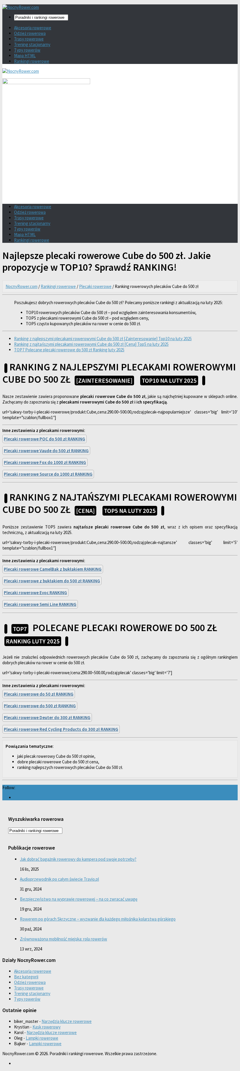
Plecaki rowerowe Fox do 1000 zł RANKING (45, 462)
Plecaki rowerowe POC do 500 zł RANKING (44, 439)
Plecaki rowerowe (95, 286)
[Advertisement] (120, 158)
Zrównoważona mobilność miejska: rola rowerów (63, 939)
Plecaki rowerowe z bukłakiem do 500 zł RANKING (52, 581)
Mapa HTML (25, 55)
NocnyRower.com (21, 286)
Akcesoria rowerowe (32, 27)
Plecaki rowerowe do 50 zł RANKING (38, 694)
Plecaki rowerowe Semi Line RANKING (40, 604)
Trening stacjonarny (32, 44)
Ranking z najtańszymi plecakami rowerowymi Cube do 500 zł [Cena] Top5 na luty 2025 (91, 344)
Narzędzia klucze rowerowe (67, 1021)
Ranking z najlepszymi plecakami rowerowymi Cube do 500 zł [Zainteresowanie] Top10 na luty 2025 (103, 338)
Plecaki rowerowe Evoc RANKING (35, 592)
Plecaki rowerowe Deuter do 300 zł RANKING (47, 717)
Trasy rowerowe (29, 39)
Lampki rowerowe (42, 1038)
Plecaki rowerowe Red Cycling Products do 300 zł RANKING (61, 729)
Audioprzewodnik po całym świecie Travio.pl (59, 879)
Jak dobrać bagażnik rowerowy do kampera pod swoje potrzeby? (78, 859)
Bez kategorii (26, 977)
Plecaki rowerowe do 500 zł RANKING (40, 706)
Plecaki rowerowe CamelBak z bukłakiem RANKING (53, 569)
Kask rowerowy (46, 1027)
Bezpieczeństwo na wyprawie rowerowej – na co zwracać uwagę (78, 899)
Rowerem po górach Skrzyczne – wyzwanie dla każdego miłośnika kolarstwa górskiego (98, 919)
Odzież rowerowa (30, 33)
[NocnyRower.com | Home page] (20, 7)
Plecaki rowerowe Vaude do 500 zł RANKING (46, 450)
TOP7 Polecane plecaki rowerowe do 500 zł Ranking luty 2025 (69, 350)
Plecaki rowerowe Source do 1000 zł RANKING (48, 474)
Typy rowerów (27, 50)
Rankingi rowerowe (31, 61)
